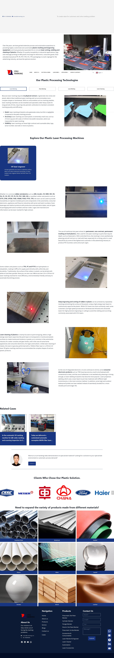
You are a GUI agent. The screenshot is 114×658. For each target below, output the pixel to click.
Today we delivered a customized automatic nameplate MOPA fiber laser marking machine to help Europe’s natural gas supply (41, 438)
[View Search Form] (94, 72)
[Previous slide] (1, 493)
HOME (30, 72)
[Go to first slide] (112, 493)
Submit (91, 638)
